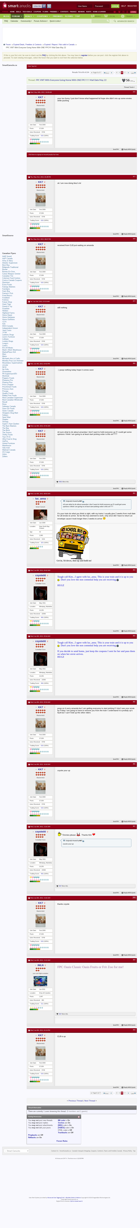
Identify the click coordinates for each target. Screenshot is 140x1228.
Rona (4, 404)
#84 (134, 636)
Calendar (14, 21)
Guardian (5, 309)
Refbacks (32, 1137)
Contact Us (54, 1151)
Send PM (116, 149)
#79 (134, 301)
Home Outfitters (8, 319)
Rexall (4, 402)
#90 (134, 1030)
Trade (130, 16)
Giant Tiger (6, 304)
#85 (134, 702)
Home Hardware (8, 317)
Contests (64, 12)
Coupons (37, 12)
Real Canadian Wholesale (12, 400)
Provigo (5, 391)
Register (132, 6)
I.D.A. (4, 322)
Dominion (6, 282)
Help (123, 6)
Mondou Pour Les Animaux (12, 361)
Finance (73, 12)
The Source (6, 432)
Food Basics (7, 295)
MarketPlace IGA (9, 352)
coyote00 (40, 575)
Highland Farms (8, 313)
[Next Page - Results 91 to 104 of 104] (128, 72)
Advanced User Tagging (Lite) (55, 1197)
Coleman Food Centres (11, 278)
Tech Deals (27, 12)
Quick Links (55, 21)
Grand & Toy (7, 306)
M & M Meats (7, 348)
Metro (4, 356)
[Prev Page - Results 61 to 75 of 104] (111, 72)
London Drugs (7, 341)
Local (113, 16)
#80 (134, 363)
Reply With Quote (129, 149)
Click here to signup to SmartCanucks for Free (43, 154)
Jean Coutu (6, 330)
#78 (134, 239)
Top (77, 16)
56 (129, 80)
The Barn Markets (9, 426)
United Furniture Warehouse (8, 444)
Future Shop (7, 302)
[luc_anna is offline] (40, 514)
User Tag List (32, 66)
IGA (3, 324)
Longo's (5, 343)
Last (132, 73)
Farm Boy (6, 291)
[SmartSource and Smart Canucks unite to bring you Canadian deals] (13, 241)
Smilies (61, 1123)
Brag (98, 16)
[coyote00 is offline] (40, 593)
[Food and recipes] (123, 12)
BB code (61, 1120)
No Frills (5, 369)
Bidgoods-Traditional (10, 267)
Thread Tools (128, 87)
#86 (134, 764)
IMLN (61, 481)
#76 (134, 92)
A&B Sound (7, 256)
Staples (5, 419)
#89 (134, 960)
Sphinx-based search (76, 1201)
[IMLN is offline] (40, 981)
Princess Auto (7, 389)
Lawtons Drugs (8, 335)
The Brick (6, 430)
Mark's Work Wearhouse (11, 350)
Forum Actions (40, 21)
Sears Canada (7, 411)
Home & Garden (99, 12)
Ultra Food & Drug (9, 439)
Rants (88, 12)
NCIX (4, 367)
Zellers (5, 456)
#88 (134, 897)
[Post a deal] (133, 12)
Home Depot (7, 315)
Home (12, 12)
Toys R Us (6, 437)
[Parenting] (127, 12)
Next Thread (89, 1101)
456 (42, 617)
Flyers (45, 12)
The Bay (5, 428)
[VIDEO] (61, 1128)
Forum (17, 16)
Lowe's (5, 346)
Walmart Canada (8, 450)
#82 (134, 493)
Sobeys (5, 415)
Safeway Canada (9, 406)
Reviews (81, 12)
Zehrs (4, 454)
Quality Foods (7, 393)
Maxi (4, 354)
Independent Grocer (10, 328)
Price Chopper (7, 385)
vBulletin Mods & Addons (73, 1197)
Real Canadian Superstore (12, 398)
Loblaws (5, 339)
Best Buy (6, 265)
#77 (134, 177)
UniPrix (5, 441)
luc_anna (40, 498)
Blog (6, 16)
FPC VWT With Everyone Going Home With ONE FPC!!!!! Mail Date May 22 (71, 80)
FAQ (6, 21)
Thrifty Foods (7, 435)
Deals (18, 12)
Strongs (5, 422)
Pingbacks (32, 1135)
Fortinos (5, 300)
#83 (134, 570)
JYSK (4, 332)
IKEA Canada (7, 326)
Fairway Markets (8, 287)
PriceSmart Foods (9, 387)
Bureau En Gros (8, 272)
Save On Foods (8, 409)
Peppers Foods (8, 378)
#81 (134, 425)
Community (26, 21)
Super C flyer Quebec (10, 424)
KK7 (40, 97)
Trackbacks (62, 1133)
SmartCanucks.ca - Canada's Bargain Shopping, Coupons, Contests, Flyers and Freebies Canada (91, 1151)
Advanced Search (125, 21)
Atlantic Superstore (9, 263)
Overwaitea (6, 372)
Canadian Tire (7, 276)
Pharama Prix (7, 380)
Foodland (5, 298)
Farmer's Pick (7, 293)
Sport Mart (6, 417)
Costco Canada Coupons (12, 280)
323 (42, 542)
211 (42, 1004)
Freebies (54, 12)
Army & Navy (7, 261)
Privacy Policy (127, 1151)
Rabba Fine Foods (9, 395)
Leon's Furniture (8, 337)
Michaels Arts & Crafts (11, 358)
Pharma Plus (7, 382)
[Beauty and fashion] (119, 12)
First (107, 73)
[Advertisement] (78, 165)
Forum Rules (62, 1141)
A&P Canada (7, 258)
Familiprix (6, 289)
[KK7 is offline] (40, 114)
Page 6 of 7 (97, 72)
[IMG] (60, 1125)
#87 (134, 826)
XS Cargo (6, 452)
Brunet (4, 269)
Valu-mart (6, 448)
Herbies (5, 311)
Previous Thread (76, 1101)
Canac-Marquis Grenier (11, 274)
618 (42, 135)
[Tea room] (115, 12)
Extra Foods (7, 285)
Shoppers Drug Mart (10, 413)
